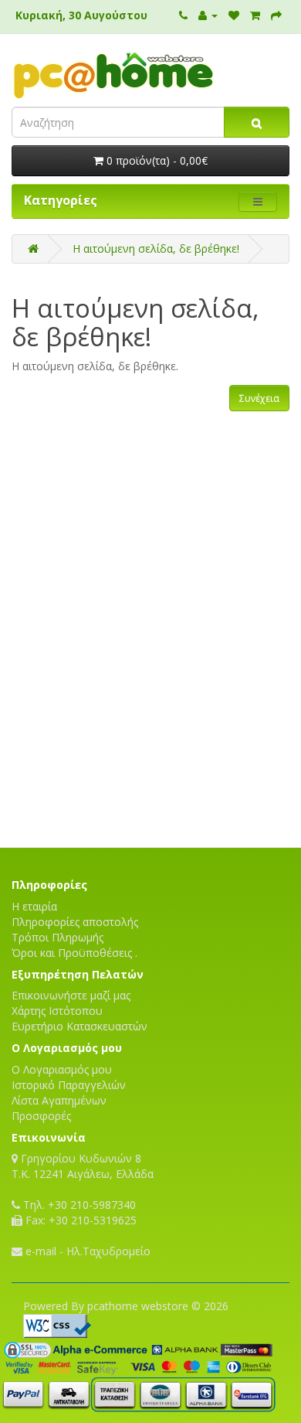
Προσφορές (41, 1115)
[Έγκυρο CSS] (57, 1324)
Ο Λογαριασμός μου (62, 1069)
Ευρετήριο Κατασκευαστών (79, 1026)
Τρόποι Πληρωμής (57, 937)
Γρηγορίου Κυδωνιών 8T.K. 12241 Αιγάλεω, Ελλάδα (83, 1166)
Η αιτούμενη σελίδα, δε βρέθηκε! (156, 248)
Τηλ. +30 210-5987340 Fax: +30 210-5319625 (78, 1212)
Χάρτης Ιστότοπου (57, 1010)
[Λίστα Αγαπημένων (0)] (233, 15)
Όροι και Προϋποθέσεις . (74, 952)
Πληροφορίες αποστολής (75, 921)
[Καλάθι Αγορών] (255, 15)
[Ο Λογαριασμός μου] (208, 15)
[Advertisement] (150, 793)
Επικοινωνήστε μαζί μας (71, 995)
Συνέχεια (259, 398)
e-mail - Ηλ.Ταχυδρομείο (86, 1251)
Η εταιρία (34, 906)
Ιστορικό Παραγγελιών (69, 1084)
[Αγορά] (276, 15)
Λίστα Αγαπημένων (59, 1100)
